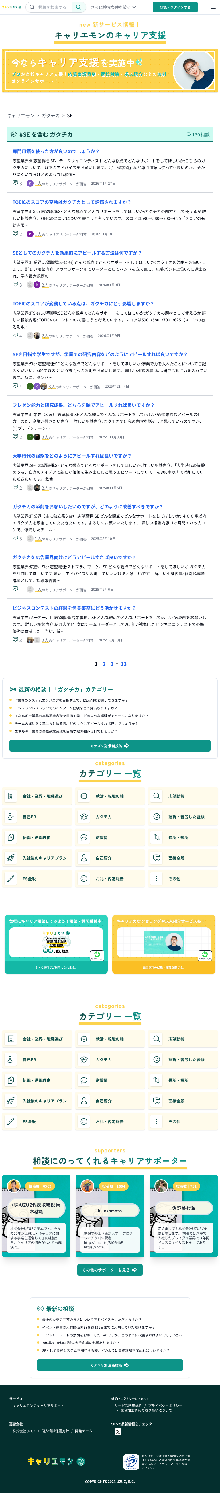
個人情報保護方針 (55, 1430)
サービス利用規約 (128, 1405)
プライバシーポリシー (165, 1405)
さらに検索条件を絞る (111, 7)
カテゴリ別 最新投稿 (106, 745)
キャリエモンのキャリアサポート (38, 1405)
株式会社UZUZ (24, 1430)
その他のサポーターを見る (106, 1270)
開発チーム (83, 1430)
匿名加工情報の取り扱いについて (146, 1410)
